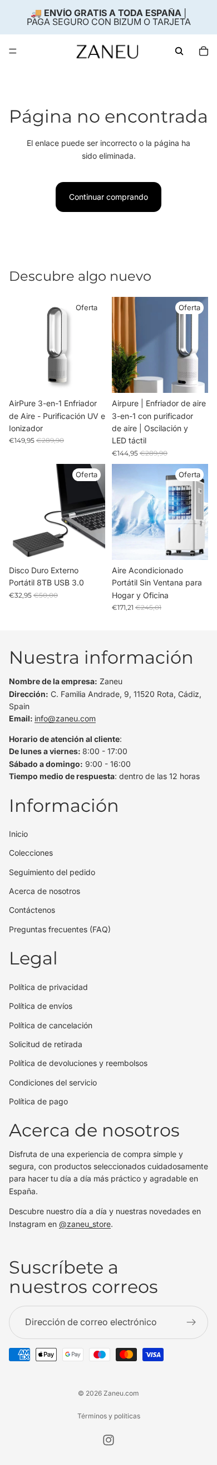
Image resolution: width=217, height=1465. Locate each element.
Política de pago (38, 1101)
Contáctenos (32, 910)
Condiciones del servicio (53, 1082)
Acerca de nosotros (44, 891)
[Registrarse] (191, 1322)
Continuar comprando (108, 196)
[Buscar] (179, 51)
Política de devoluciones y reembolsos (78, 1063)
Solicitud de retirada (45, 1044)
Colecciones (31, 853)
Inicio (18, 833)
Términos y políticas (108, 1416)
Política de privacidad (48, 987)
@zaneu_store (85, 1224)
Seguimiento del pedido (52, 872)
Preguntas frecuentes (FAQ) (60, 929)
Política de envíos (40, 1006)
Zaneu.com (121, 1393)
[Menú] (13, 51)
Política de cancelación (50, 1025)
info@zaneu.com (65, 719)
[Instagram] (108, 1440)
